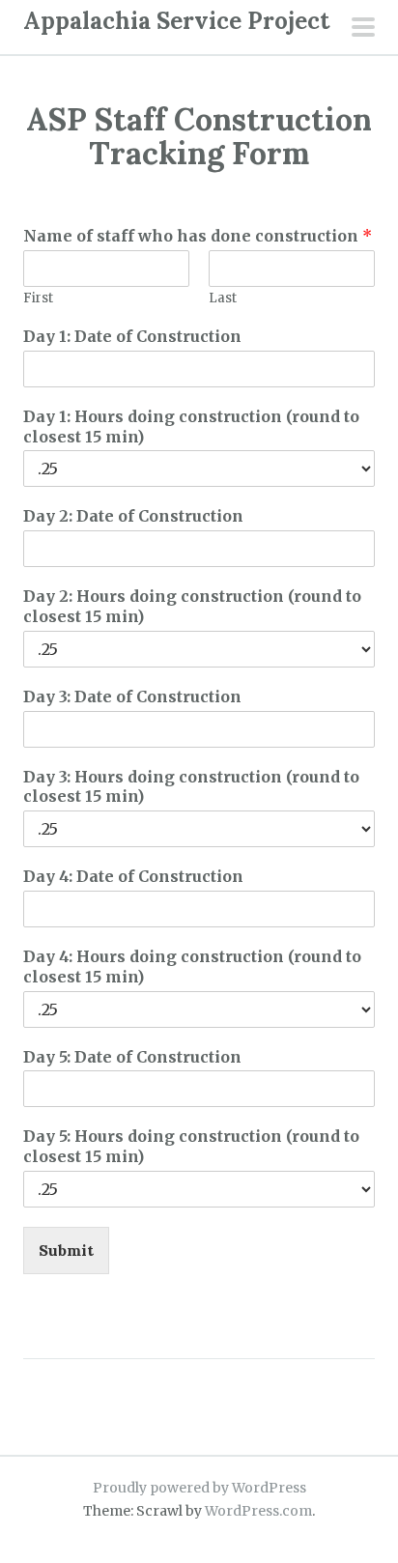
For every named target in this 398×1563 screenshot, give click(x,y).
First (38, 298)
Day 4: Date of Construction (133, 876)
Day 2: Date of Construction (133, 516)
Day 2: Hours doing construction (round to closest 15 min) (192, 606)
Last (223, 298)
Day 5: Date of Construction (132, 1056)
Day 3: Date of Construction (132, 696)
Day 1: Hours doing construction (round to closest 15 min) (191, 426)
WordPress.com (258, 1511)
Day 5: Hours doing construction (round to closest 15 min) (191, 1146)
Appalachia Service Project (176, 21)
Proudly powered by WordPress (199, 1487)
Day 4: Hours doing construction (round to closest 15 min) (192, 966)
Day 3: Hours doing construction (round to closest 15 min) (191, 787)
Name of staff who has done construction (197, 235)
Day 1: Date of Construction (132, 336)
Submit (66, 1250)
